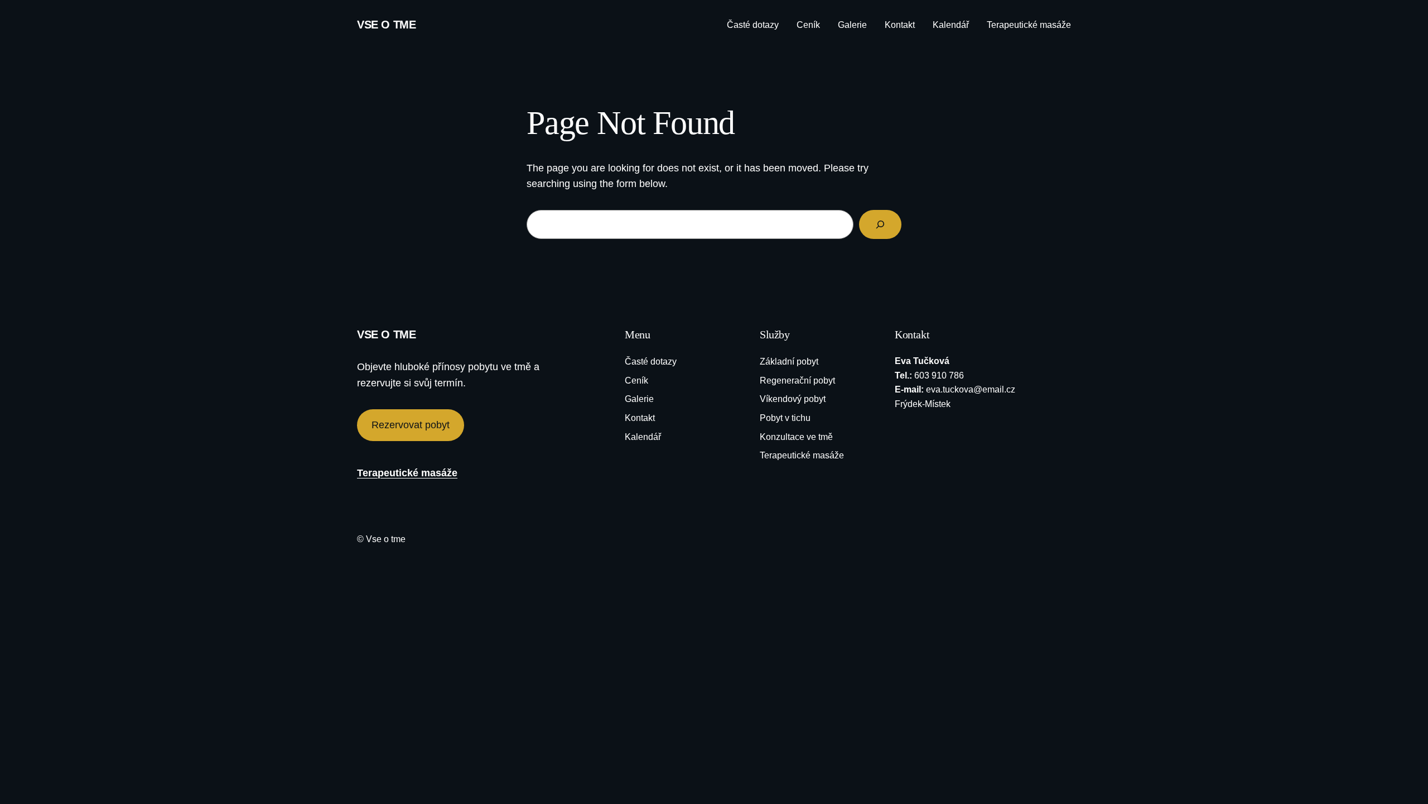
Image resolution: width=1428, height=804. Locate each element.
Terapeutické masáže (407, 472)
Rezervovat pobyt (411, 424)
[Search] (880, 224)
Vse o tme (386, 24)
